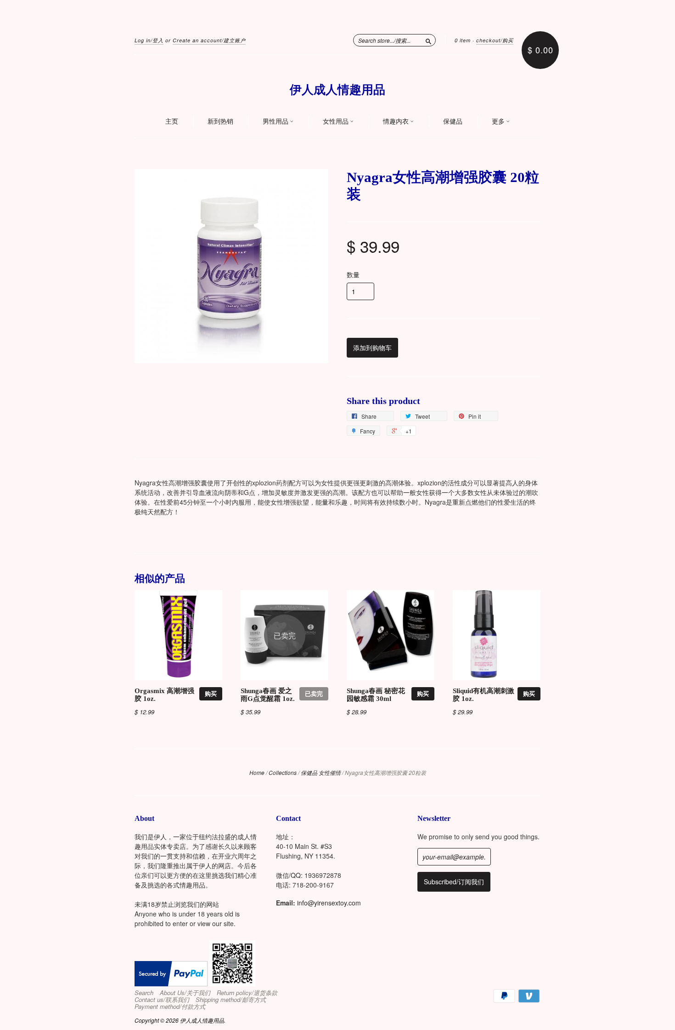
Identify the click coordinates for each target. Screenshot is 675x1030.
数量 (353, 274)
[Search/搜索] (428, 40)
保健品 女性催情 (321, 772)
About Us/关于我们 (185, 993)
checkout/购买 (494, 40)
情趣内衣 (396, 121)
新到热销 (220, 121)
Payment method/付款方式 (170, 1006)
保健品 (452, 121)
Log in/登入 (149, 40)
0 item (463, 40)
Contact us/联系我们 (162, 999)
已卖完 (314, 693)
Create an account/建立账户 (209, 40)
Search (144, 993)
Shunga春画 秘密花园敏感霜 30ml (376, 695)
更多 (499, 121)
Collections (283, 772)
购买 (211, 693)
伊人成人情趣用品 (337, 90)
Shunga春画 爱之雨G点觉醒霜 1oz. (268, 695)
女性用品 (336, 121)
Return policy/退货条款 (247, 993)
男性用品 (276, 121)
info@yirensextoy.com (329, 902)
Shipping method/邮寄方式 (231, 999)
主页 (171, 121)
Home (256, 772)
